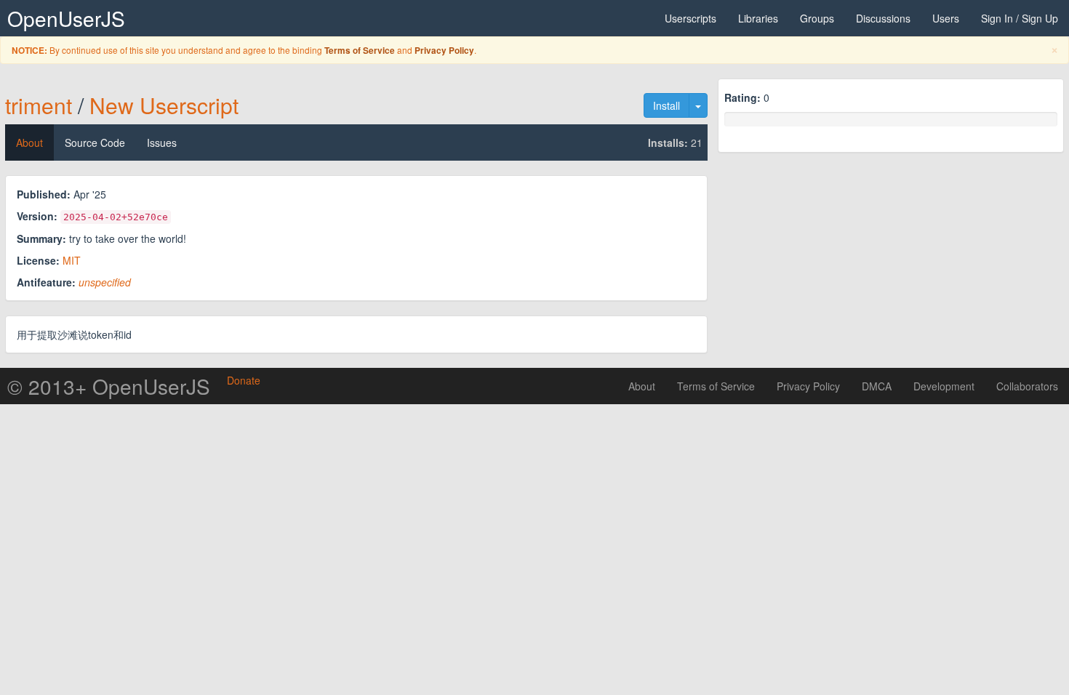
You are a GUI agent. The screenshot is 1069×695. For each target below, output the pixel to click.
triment (38, 105)
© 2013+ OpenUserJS (108, 386)
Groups (817, 18)
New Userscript (164, 105)
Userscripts (690, 18)
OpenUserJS (66, 18)
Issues (162, 142)
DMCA (877, 386)
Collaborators (1027, 386)
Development (943, 386)
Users (945, 18)
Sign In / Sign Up (1019, 18)
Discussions (883, 18)
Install (666, 105)
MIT (72, 260)
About (29, 142)
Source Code (95, 142)
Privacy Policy (444, 50)
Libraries (758, 18)
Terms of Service (359, 50)
